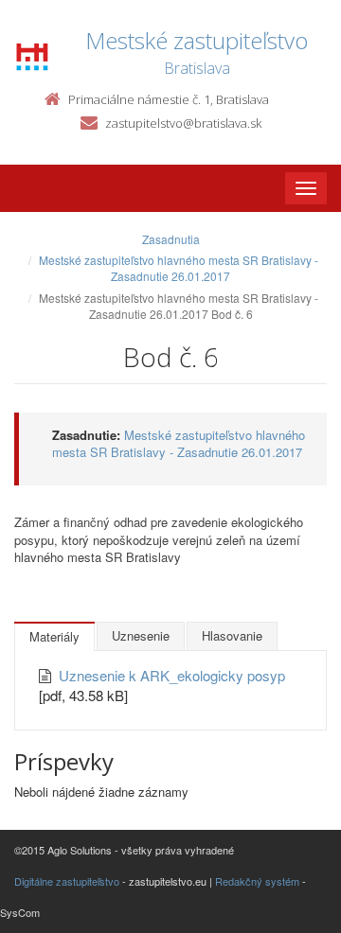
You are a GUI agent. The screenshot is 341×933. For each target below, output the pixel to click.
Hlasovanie (232, 635)
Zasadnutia (171, 239)
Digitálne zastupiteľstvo (66, 881)
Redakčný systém (257, 881)
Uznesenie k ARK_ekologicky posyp (172, 675)
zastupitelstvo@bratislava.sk (183, 123)
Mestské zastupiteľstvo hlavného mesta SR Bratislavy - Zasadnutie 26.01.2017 (178, 268)
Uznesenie (141, 635)
